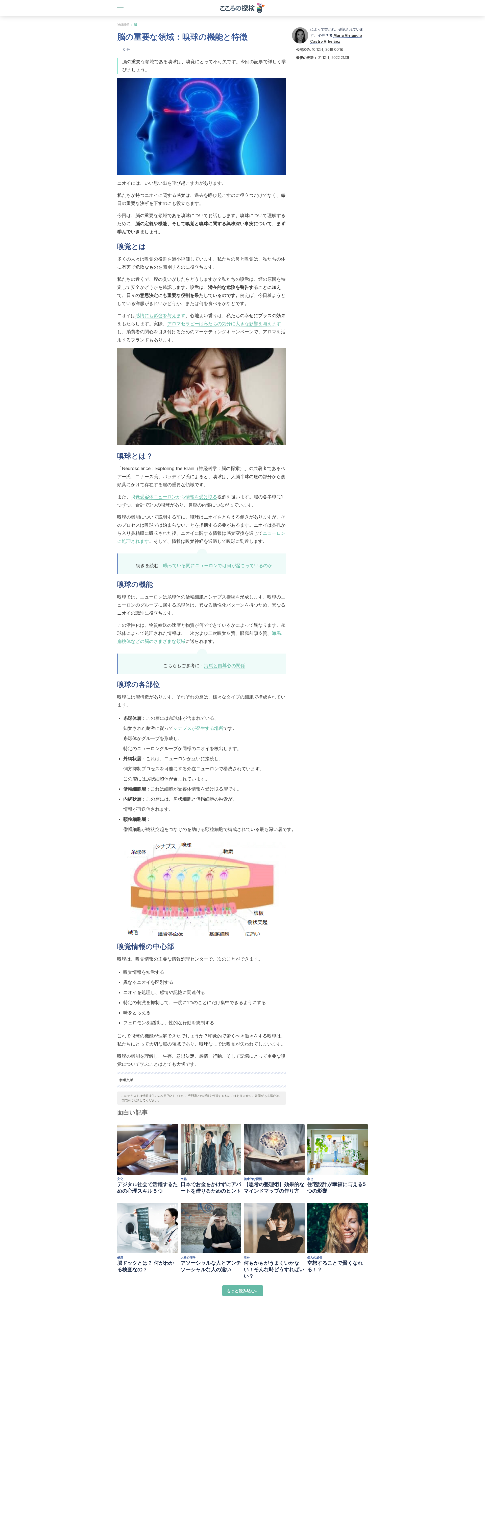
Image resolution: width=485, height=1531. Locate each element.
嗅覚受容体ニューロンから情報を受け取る (174, 496)
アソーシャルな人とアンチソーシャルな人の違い (211, 1266)
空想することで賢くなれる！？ (335, 1266)
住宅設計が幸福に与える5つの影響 (336, 1187)
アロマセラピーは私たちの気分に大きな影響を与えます (224, 323)
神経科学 (123, 25)
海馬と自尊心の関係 (224, 665)
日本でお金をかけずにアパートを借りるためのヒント (211, 1187)
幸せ (310, 1179)
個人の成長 (314, 1257)
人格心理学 (188, 1257)
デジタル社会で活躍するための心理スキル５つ (147, 1187)
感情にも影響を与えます (160, 315)
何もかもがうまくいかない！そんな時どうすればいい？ (274, 1269)
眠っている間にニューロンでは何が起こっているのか (217, 565)
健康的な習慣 (253, 1179)
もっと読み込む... (243, 1290)
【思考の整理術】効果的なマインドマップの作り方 (274, 1187)
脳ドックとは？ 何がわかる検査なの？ (145, 1266)
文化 (120, 1179)
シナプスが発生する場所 (198, 728)
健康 (120, 1257)
